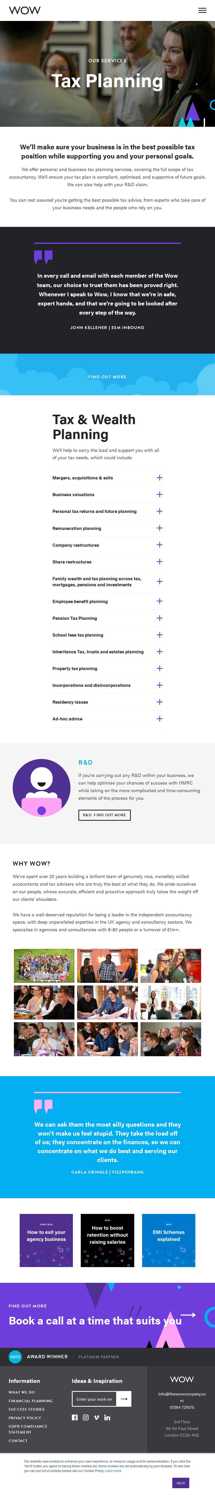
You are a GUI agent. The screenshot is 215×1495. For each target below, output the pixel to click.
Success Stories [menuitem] (27, 1409)
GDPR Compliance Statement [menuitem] (28, 1429)
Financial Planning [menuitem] (31, 1401)
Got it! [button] (181, 1483)
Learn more (113, 1470)
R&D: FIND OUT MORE (104, 815)
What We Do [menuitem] (22, 1392)
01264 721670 (182, 1407)
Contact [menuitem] (18, 1441)
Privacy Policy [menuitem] (25, 1418)
